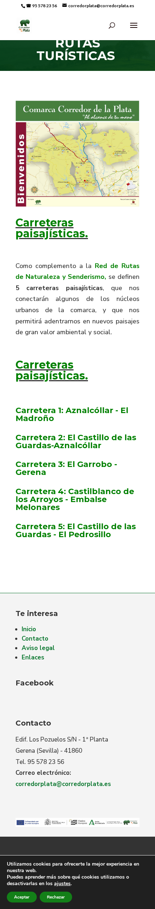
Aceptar (22, 897)
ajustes (62, 883)
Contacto (35, 638)
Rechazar (56, 897)
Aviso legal (38, 648)
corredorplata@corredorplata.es (63, 784)
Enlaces (33, 657)
